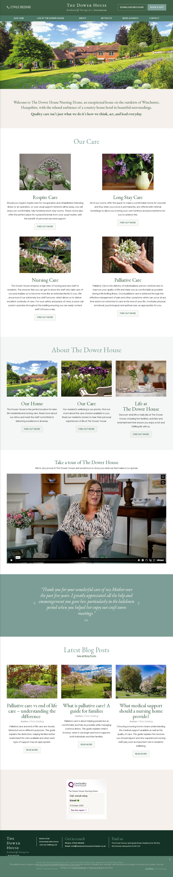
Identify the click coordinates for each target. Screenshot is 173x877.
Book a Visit (157, 7)
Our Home (32, 403)
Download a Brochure (49, 842)
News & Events (130, 18)
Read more (32, 750)
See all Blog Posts (86, 656)
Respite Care (45, 197)
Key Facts (106, 18)
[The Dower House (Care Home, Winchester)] (86, 4)
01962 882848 (78, 843)
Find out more (45, 226)
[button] (34, 603)
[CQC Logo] (77, 787)
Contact (154, 18)
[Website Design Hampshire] (155, 869)
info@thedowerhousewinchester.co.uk (88, 846)
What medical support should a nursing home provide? (141, 711)
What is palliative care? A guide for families (86, 708)
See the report (77, 810)
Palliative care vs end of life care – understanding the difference (32, 711)
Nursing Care (45, 280)
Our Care (19, 18)
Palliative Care (127, 280)
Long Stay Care (128, 197)
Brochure (132, 7)
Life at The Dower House (50, 18)
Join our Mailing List (48, 845)
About (82, 18)
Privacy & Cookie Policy (69, 865)
